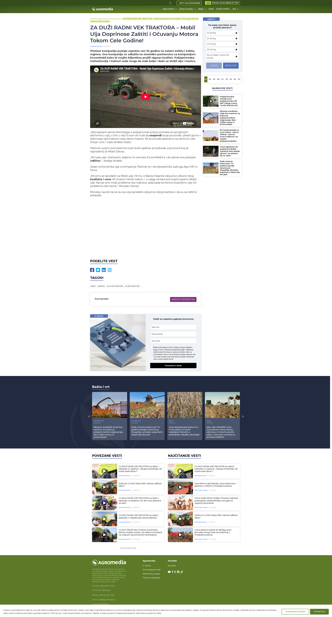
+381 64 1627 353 (106, 595)
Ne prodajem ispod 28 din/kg (218, 56)
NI (214, 79)
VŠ (227, 79)
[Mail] (110, 270)
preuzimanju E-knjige (177, 354)
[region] (166, 611)
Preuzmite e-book (173, 365)
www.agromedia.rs (100, 604)
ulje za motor (132, 286)
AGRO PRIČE (223, 9)
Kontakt (172, 565)
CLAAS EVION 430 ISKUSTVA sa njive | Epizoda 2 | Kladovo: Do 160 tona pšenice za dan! (140, 500)
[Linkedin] (104, 270)
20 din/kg (211, 33)
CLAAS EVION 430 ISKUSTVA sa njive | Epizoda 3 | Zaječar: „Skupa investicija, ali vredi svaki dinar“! (140, 468)
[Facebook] (92, 270)
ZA (239, 79)
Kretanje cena (201, 490)
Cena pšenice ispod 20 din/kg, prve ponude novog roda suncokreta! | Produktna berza (213, 532)
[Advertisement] (145, 227)
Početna (93, 19)
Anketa (211, 19)
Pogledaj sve (128, 548)
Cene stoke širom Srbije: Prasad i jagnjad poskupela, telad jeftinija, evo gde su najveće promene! (216, 500)
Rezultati (231, 65)
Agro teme (168, 9)
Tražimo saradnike (151, 577)
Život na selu (186, 9)
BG (206, 79)
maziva (101, 286)
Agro (93, 286)
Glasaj (214, 65)
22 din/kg (211, 38)
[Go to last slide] (89, 416)
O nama (147, 565)
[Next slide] (243, 416)
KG (235, 79)
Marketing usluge (151, 573)
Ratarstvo (98, 421)
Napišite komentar (183, 299)
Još (234, 9)
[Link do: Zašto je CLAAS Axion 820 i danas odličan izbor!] (104, 487)
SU (222, 79)
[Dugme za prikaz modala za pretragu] (170, 3)
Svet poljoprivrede (189, 3)
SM (218, 79)
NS (210, 79)
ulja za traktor (115, 286)
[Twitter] (98, 270)
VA (231, 79)
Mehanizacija (115, 19)
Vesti (211, 9)
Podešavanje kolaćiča (295, 612)
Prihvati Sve (319, 612)
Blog (200, 9)
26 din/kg (211, 49)
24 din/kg (211, 44)
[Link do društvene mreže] (169, 571)
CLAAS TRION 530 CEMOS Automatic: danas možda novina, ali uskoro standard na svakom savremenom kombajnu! (140, 532)
